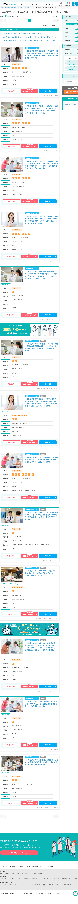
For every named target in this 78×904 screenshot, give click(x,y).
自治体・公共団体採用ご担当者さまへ (46, 0)
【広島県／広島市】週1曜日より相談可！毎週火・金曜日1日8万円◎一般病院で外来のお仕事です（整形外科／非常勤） (41, 762)
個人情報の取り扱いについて (23, 866)
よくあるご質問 (73, 878)
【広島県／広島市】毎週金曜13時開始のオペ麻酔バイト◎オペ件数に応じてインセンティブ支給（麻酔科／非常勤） (41, 573)
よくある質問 (68, 0)
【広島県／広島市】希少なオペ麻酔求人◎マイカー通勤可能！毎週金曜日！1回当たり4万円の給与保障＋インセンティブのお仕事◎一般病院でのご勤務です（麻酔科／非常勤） (41, 646)
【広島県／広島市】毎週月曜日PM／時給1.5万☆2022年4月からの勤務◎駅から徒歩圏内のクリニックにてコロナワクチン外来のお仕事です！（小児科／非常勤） (41, 275)
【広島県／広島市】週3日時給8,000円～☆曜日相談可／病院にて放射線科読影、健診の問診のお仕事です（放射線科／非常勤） (41, 459)
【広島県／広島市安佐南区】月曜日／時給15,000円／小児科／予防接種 (22, 33)
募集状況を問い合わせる (30, 384)
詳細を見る (48, 91)
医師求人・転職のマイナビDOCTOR (8, 7)
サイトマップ (42, 866)
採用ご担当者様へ (3, 866)
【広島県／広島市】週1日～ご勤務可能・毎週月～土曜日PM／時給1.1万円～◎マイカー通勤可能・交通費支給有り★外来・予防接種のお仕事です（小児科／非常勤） (41, 109)
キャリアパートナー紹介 (46, 878)
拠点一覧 (63, 0)
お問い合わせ (34, 866)
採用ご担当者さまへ (57, 0)
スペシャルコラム (48, 884)
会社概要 (26, 893)
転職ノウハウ (3, 884)
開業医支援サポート (69, 884)
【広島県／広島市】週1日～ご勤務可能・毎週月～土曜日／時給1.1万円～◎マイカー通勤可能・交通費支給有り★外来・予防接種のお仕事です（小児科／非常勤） (41, 219)
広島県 (32, 7)
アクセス (31, 893)
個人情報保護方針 (58, 893)
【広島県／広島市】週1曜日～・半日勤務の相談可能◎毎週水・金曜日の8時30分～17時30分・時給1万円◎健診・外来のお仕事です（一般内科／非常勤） (41, 54)
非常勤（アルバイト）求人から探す (20, 873)
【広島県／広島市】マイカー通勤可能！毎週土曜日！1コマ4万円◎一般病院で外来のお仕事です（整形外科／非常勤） (41, 704)
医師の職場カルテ (26, 885)
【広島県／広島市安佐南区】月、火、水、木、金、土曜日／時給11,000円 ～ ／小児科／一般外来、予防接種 (30, 37)
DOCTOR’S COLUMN (14, 884)
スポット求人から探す (36, 873)
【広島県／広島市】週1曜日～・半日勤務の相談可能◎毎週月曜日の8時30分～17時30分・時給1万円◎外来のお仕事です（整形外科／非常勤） (41, 347)
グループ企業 (50, 893)
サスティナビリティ (39, 893)
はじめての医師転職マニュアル (31, 878)
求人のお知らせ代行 (15, 885)
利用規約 (12, 866)
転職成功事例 (64, 878)
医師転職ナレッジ (26, 884)
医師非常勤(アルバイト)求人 (23, 7)
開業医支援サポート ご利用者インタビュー (43, 885)
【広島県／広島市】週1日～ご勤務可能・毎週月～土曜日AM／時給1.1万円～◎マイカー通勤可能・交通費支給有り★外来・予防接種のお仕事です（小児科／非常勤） (41, 164)
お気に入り (12, 91)
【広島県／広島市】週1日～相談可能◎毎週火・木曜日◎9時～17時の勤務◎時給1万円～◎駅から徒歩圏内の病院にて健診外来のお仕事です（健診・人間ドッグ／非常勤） (41, 402)
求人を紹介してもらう (29, 91)
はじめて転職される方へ (14, 878)
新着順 (53, 25)
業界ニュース (58, 884)
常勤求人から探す (4, 873)
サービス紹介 (3, 878)
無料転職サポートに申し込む (19, 853)
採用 (45, 893)
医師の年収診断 (4, 885)
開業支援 (50, 866)
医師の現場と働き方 (37, 884)
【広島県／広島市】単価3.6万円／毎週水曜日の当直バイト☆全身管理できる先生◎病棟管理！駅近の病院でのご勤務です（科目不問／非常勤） (41, 516)
